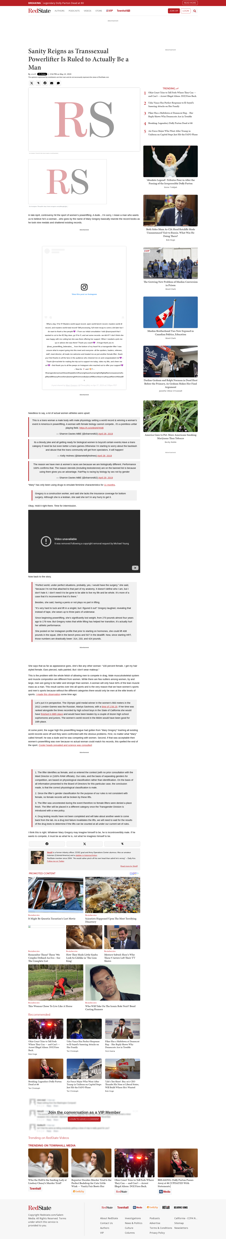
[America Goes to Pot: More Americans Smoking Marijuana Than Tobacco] (170, 415)
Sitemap (179, 1223)
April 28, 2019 (105, 433)
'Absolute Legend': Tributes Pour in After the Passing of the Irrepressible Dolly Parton (170, 181)
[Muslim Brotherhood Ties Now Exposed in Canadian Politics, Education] (170, 312)
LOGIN (186, 11)
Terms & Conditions (161, 1227)
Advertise (155, 1223)
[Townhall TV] (123, 10)
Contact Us (106, 1223)
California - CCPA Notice (186, 1218)
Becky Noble (170, 442)
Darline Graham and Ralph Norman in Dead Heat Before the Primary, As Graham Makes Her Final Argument (170, 383)
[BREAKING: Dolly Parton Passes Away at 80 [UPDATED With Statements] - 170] (178, 1163)
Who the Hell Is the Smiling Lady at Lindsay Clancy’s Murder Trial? (47, 1181)
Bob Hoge (32, 1054)
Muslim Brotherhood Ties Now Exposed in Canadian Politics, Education (170, 332)
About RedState (109, 1218)
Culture (129, 1227)
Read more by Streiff (129, 866)
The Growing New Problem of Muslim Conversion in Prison (171, 283)
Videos (87, 11)
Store (98, 11)
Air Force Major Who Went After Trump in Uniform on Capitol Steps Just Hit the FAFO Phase (84, 1084)
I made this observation (48, 694)
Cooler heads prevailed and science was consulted (65, 745)
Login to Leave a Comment (84, 1119)
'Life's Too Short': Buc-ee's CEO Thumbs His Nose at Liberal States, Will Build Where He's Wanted (122, 1084)
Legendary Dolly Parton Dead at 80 (63, 3)
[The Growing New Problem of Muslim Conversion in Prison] (170, 262)
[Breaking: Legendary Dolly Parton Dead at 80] (45, 1068)
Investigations (133, 1218)
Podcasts (74, 11)
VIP (102, 1232)
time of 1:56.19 (109, 706)
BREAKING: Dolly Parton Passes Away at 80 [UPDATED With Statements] (175, 1183)
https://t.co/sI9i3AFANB (91, 428)
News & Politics (133, 1223)
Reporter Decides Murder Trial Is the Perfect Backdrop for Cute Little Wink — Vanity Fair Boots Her (91, 1183)
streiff (33, 74)
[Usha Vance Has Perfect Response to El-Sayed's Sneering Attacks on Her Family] (84, 1028)
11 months (109, 485)
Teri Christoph (72, 1051)
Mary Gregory (71, 385)
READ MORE (190, 3)
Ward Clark (170, 289)
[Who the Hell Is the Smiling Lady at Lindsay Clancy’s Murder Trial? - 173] (48, 1163)
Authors (59, 11)
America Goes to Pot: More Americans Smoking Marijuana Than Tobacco (170, 436)
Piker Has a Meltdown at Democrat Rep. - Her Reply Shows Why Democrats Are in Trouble (122, 1044)
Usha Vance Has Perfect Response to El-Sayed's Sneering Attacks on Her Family (83, 1044)
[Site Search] (195, 10)
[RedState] (39, 10)
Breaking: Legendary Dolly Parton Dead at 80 (45, 1083)
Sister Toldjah (170, 187)
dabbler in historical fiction (86, 855)
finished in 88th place (52, 714)
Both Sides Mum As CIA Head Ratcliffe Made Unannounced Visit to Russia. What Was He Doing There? (170, 232)
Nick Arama (110, 1051)
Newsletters (181, 1227)
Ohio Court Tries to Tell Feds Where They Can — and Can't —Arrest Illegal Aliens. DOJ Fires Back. (44, 1046)
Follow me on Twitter (55, 861)
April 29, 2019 (105, 477)
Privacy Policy (157, 1232)
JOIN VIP (174, 11)
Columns (130, 1232)
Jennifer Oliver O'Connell (170, 391)
